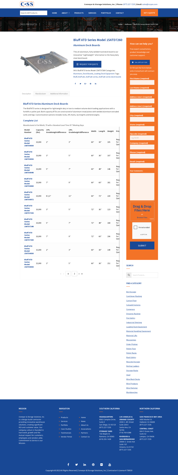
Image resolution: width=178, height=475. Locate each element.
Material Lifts (131, 335)
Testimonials (66, 433)
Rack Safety (131, 357)
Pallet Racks (131, 353)
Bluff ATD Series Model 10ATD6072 (29, 196)
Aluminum (77, 73)
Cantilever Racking (134, 296)
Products (79, 13)
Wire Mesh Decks (133, 379)
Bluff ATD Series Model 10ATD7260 (29, 236)
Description (26, 93)
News (83, 421)
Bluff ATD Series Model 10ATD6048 (29, 169)
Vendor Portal (66, 437)
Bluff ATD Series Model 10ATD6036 (29, 155)
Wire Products (132, 383)
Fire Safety (130, 318)
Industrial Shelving (134, 322)
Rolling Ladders (132, 366)
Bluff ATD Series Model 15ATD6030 (29, 250)
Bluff (75, 77)
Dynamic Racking (133, 313)
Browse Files (142, 217)
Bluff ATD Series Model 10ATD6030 (29, 142)
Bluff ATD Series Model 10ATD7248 (29, 223)
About (65, 13)
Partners (84, 433)
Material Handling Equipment (138, 331)
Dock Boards (88, 73)
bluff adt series (92, 77)
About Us (84, 425)
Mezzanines (131, 340)
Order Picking (132, 344)
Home (54, 13)
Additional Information (59, 93)
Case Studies (66, 429)
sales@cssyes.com (149, 4)
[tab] (26, 93)
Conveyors (130, 309)
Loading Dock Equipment (104, 73)
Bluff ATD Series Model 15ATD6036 (29, 263)
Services (92, 13)
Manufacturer (40, 93)
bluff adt (81, 77)
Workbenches (132, 392)
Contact (120, 13)
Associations (86, 429)
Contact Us (85, 437)
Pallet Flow (131, 348)
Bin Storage (131, 292)
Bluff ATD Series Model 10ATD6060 (29, 182)
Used (128, 375)
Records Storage (133, 362)
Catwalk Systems (133, 305)
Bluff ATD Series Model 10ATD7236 (29, 209)
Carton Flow (131, 300)
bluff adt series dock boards (110, 77)
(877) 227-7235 (129, 4)
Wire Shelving (132, 388)
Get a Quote (149, 13)
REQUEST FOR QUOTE (89, 64)
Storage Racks (132, 370)
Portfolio (106, 13)
